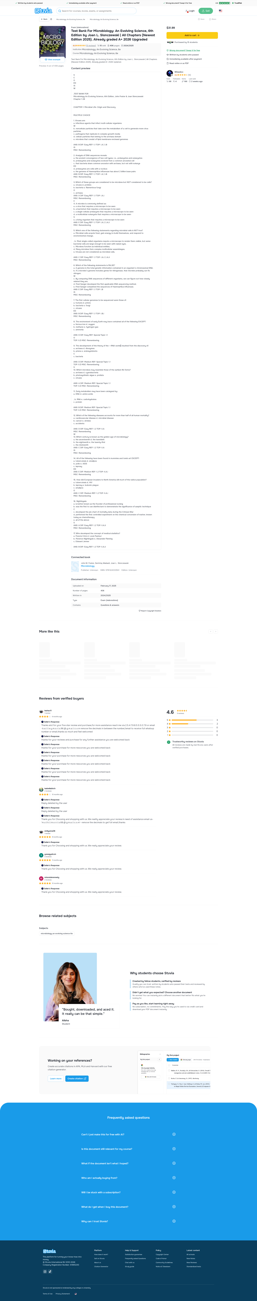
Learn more (55, 1078)
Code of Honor (161, 1258)
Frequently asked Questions (135, 1258)
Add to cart (190, 35)
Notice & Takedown (163, 1266)
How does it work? (101, 1254)
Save (202, 19)
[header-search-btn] (59, 11)
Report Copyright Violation (151, 611)
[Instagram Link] (45, 1271)
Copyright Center (162, 1254)
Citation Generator (101, 1266)
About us (97, 1262)
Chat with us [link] (129, 1262)
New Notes (191, 1258)
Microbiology (88, 566)
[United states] (51, 19)
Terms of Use (47, 1294)
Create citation (75, 1078)
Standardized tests (194, 1266)
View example (54, 59)
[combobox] (96, 11)
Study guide (129, 1266)
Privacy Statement (63, 1294)
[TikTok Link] (50, 1271)
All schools (191, 1254)
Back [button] (45, 19)
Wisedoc (179, 72)
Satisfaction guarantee (133, 1254)
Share (214, 19)
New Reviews (192, 1262)
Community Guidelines (164, 1262)
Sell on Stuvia (99, 1258)
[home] (43, 11)
